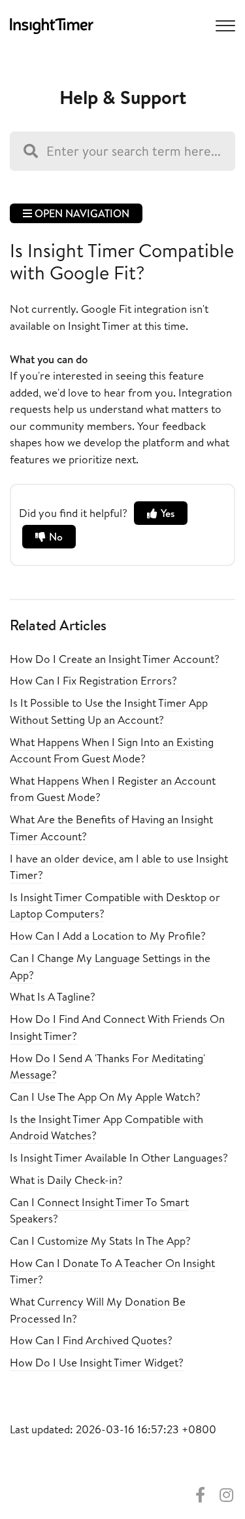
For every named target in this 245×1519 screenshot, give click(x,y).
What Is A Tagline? (52, 996)
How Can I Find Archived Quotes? (91, 1340)
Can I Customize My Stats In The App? (100, 1240)
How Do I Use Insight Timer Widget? (97, 1362)
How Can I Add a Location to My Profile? (108, 935)
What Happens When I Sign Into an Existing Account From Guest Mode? (112, 750)
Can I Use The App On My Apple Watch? (105, 1096)
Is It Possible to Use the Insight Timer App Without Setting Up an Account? (109, 711)
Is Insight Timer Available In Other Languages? (119, 1157)
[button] (223, 24)
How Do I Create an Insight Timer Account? (115, 658)
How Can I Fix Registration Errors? (93, 680)
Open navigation (80, 213)
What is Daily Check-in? (66, 1179)
